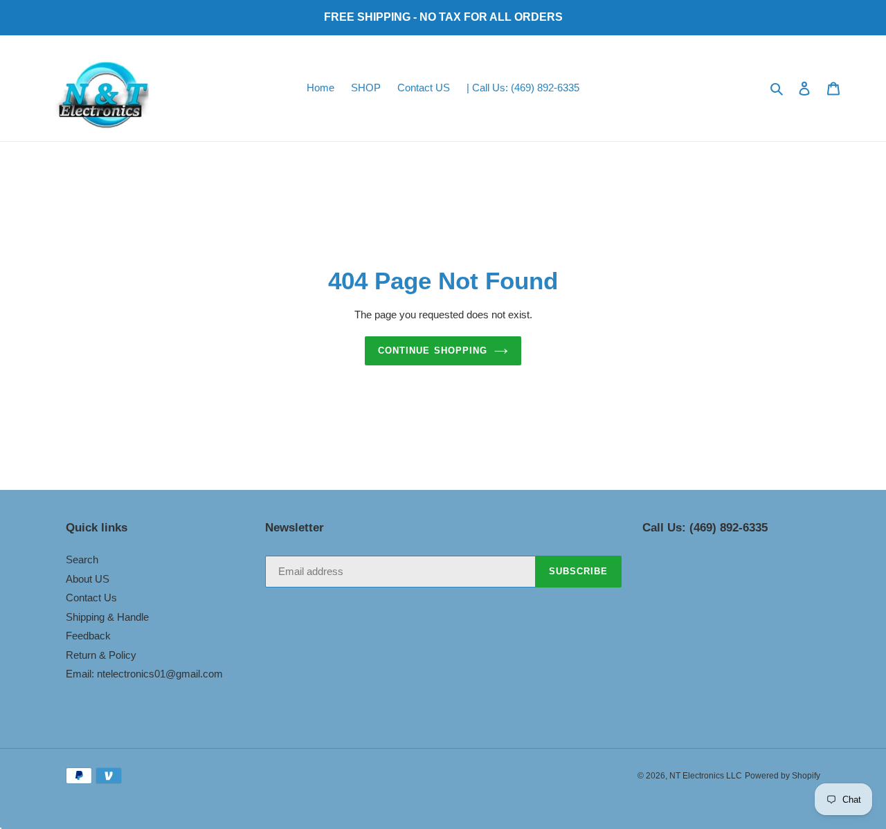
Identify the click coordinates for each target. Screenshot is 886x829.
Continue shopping (432, 350)
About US (87, 579)
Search (82, 559)
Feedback (88, 635)
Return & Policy (101, 655)
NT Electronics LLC (705, 776)
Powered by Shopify (782, 776)
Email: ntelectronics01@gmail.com (144, 674)
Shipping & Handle (107, 617)
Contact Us (91, 597)
